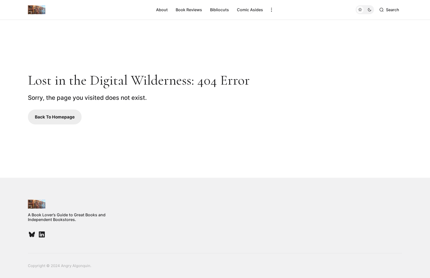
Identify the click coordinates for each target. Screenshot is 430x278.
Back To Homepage (55, 116)
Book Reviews (189, 9)
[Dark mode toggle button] (365, 9)
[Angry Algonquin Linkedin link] (41, 234)
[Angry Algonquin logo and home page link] (36, 10)
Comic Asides (250, 9)
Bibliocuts (219, 9)
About (162, 9)
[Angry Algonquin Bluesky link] (32, 234)
